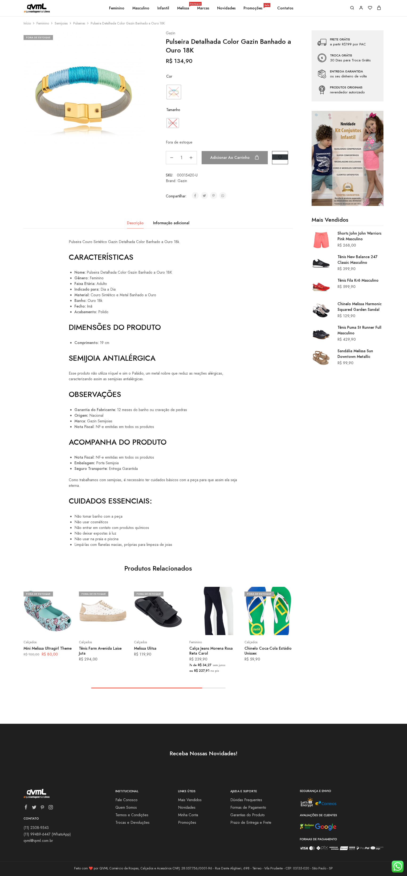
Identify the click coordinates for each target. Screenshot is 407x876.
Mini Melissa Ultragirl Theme (48, 648)
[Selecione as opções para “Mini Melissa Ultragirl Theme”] (35, 628)
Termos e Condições (131, 815)
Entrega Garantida (346, 71)
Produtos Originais (346, 87)
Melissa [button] (183, 8)
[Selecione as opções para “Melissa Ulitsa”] (145, 628)
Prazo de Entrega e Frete (250, 822)
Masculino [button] (140, 8)
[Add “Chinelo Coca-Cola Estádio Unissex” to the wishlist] (280, 628)
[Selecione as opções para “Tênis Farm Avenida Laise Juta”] (90, 628)
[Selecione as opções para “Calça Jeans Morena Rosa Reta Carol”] (201, 628)
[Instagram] (51, 808)
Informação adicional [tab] (171, 223)
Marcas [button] (203, 8)
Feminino (43, 23)
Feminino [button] (116, 8)
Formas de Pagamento (248, 807)
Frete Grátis (340, 39)
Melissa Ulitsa (145, 648)
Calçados (30, 642)
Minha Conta (188, 815)
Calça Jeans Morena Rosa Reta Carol (211, 651)
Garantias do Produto (247, 815)
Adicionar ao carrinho (230, 157)
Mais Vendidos (190, 800)
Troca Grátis (341, 55)
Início (27, 23)
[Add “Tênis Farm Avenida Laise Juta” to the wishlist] (114, 628)
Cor (169, 76)
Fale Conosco (126, 800)
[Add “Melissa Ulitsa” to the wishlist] (169, 628)
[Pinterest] (42, 808)
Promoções (256, 8)
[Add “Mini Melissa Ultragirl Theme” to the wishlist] (59, 628)
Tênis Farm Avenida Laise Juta (100, 651)
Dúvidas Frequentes (246, 800)
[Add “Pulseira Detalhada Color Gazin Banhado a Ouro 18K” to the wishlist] (280, 157)
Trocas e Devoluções (132, 822)
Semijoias (61, 23)
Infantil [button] (163, 8)
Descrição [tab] (135, 223)
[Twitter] (34, 808)
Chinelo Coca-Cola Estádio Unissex (268, 651)
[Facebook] (26, 808)
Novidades (226, 8)
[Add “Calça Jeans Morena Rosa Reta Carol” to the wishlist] (225, 628)
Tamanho (173, 109)
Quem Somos (126, 807)
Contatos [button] (285, 8)
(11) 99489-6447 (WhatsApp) (47, 834)
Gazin (170, 33)
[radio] (174, 92)
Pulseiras (79, 23)
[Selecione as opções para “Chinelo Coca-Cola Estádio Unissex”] (256, 628)
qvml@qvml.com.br (38, 840)
